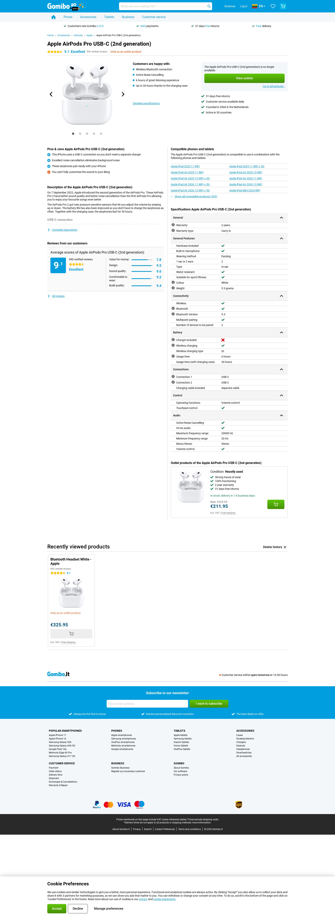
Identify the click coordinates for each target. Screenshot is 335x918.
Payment (53, 767)
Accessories (88, 17)
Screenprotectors (245, 738)
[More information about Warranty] (173, 224)
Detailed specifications (146, 103)
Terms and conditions (189, 829)
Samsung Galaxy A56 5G (62, 745)
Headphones (243, 749)
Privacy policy (181, 774)
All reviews (58, 296)
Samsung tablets (183, 738)
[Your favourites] (273, 6)
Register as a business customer (128, 771)
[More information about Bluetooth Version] (173, 314)
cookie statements (164, 899)
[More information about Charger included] (173, 339)
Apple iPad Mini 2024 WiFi (244, 190)
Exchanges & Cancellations (63, 781)
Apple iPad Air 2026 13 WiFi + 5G (190, 190)
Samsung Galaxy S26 (60, 742)
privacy (143, 899)
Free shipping (228, 513)
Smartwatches (243, 752)
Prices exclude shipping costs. (203, 819)
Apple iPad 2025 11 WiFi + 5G (246, 166)
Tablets (109, 17)
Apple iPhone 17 (57, 735)
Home (50, 35)
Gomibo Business (120, 767)
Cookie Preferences (165, 829)
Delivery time (55, 774)
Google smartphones (122, 749)
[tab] (73, 134)
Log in (243, 6)
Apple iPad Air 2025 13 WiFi (245, 172)
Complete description (64, 229)
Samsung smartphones (123, 738)
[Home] (53, 17)
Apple (89, 35)
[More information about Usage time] (173, 356)
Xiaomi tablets (181, 742)
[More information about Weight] (173, 287)
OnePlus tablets (182, 749)
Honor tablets (181, 745)
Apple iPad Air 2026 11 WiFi (245, 178)
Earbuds (78, 35)
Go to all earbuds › (274, 86)
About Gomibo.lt (121, 829)
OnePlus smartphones (123, 742)
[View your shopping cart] (283, 6)
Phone (68, 17)
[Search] (209, 6)
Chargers (241, 742)
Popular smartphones (65, 730)
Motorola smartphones (123, 745)
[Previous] (51, 94)
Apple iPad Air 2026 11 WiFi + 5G (190, 184)
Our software (180, 771)
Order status (55, 771)
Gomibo (179, 763)
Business (128, 17)
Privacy (137, 829)
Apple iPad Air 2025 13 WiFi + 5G (190, 178)
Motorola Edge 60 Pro (60, 752)
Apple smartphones (121, 735)
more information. (201, 822)
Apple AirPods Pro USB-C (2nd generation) (118, 35)
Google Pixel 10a (57, 749)
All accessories (244, 756)
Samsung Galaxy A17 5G (62, 756)
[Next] (123, 94)
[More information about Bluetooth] (173, 308)
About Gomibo (181, 767)
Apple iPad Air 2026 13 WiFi (245, 184)
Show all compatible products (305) (196, 196)
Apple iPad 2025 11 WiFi (185, 166)
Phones (116, 730)
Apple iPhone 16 (57, 738)
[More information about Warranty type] (173, 230)
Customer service (154, 17)
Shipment (54, 778)
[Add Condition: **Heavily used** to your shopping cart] (275, 504)
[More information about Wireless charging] (173, 345)
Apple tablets (180, 735)
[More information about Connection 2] (173, 382)
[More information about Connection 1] (173, 376)
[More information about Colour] (173, 282)
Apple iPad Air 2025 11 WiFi (187, 172)
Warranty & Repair (58, 785)
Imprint (148, 829)
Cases (239, 735)
